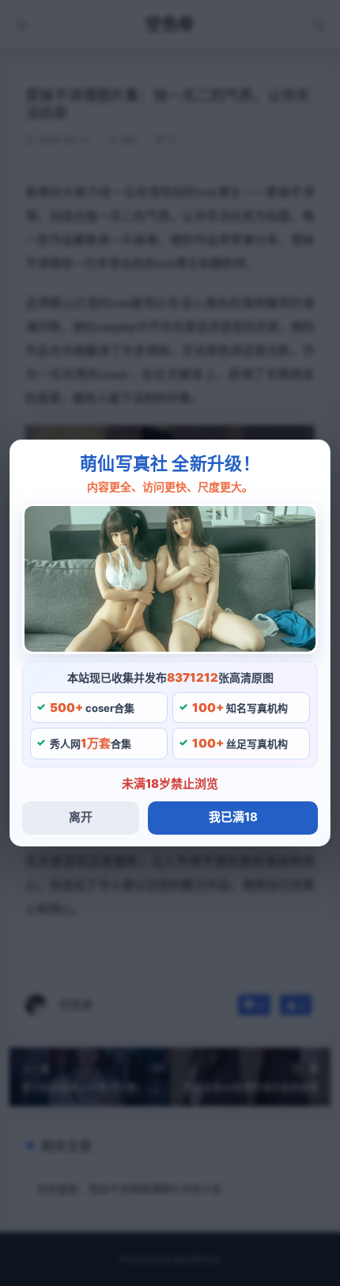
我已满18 (233, 816)
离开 (81, 816)
